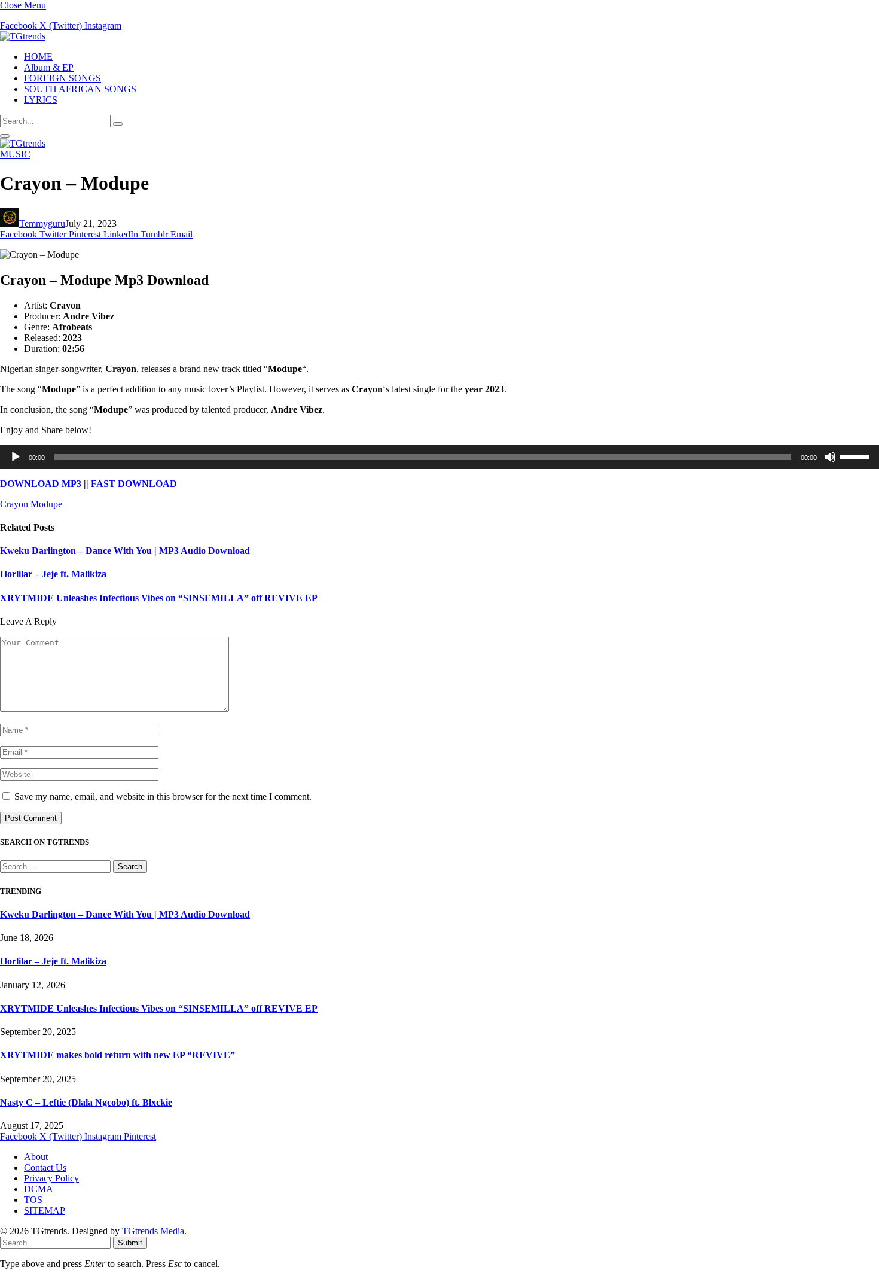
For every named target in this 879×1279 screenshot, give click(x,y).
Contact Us (45, 1167)
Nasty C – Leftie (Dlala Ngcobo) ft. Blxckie (86, 1102)
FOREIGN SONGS (62, 78)
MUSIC (15, 154)
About (36, 1157)
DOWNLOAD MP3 (40, 484)
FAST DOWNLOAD (134, 484)
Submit (130, 1242)
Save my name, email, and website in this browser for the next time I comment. (163, 796)
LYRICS (40, 100)
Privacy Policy (51, 1178)
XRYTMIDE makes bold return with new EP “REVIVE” (117, 1055)
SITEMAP (44, 1210)
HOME (38, 56)
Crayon (14, 504)
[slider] (856, 456)
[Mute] (830, 457)
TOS (33, 1200)
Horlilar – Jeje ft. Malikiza (53, 574)
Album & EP (49, 67)
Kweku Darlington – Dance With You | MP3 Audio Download (125, 551)
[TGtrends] (22, 36)
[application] (439, 457)
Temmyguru (42, 223)
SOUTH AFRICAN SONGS (80, 89)
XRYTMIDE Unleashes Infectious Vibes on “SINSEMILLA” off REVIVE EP (159, 598)
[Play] (16, 457)
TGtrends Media (153, 1231)
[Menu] (5, 136)
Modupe (46, 504)
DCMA (38, 1189)
